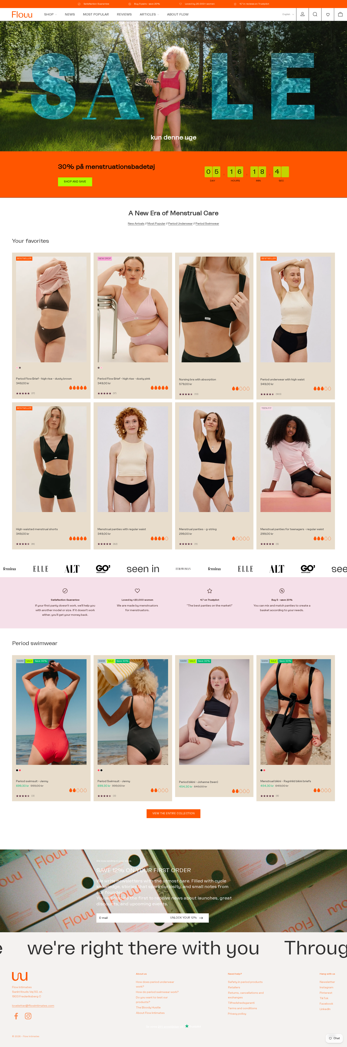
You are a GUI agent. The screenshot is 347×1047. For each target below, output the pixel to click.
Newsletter (327, 982)
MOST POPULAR (96, 14)
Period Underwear (180, 223)
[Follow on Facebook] (16, 1016)
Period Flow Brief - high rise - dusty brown (44, 378)
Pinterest (326, 993)
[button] (327, 14)
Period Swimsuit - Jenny (114, 781)
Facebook (326, 1003)
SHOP (49, 14)
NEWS (70, 14)
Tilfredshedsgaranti (241, 1003)
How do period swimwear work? (157, 992)
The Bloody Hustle (148, 1007)
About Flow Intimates (150, 1013)
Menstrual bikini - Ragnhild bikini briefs (285, 781)
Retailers (234, 987)
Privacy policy (237, 1013)
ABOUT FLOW (178, 14)
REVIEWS (124, 14)
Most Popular (156, 223)
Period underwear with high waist (282, 379)
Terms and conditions (242, 1008)
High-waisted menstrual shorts (37, 529)
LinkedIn (325, 1009)
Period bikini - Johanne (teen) (198, 782)
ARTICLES (148, 14)
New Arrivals (136, 223)
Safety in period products (245, 982)
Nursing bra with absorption (197, 379)
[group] (173, 86)
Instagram (326, 987)
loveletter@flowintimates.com (33, 1005)
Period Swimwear (207, 223)
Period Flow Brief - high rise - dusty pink (124, 378)
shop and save (75, 181)
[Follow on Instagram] (28, 1016)
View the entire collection (173, 813)
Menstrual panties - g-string (198, 529)
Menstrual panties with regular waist (122, 529)
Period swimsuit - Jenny (32, 781)
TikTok (324, 998)
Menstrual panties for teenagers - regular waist (292, 529)
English (286, 14)
